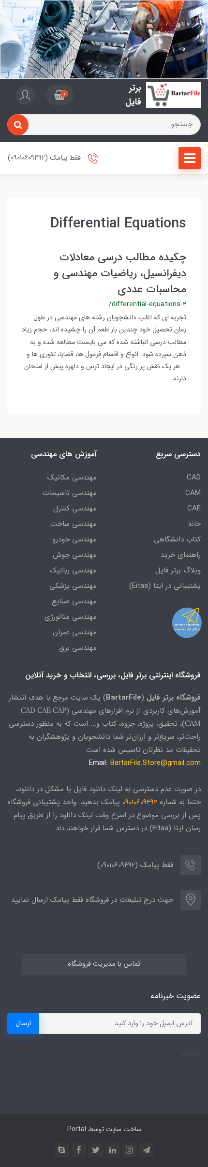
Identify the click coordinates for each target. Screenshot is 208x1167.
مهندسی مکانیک (72, 477)
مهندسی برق (78, 648)
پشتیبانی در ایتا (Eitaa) (165, 586)
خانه (194, 524)
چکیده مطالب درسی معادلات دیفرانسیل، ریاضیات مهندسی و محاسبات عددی (120, 273)
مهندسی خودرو (74, 539)
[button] (60, 95)
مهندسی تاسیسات (70, 493)
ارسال (23, 1023)
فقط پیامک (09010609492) (45, 158)
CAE (194, 508)
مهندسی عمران (75, 632)
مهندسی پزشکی (73, 586)
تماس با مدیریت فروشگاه (104, 964)
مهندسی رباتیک (73, 570)
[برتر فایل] (173, 95)
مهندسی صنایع (74, 601)
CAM (193, 493)
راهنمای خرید (181, 555)
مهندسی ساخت (73, 524)
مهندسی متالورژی (71, 617)
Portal (76, 1129)
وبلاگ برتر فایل (178, 570)
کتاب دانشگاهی (177, 539)
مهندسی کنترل (75, 508)
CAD (194, 477)
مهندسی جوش (75, 555)
